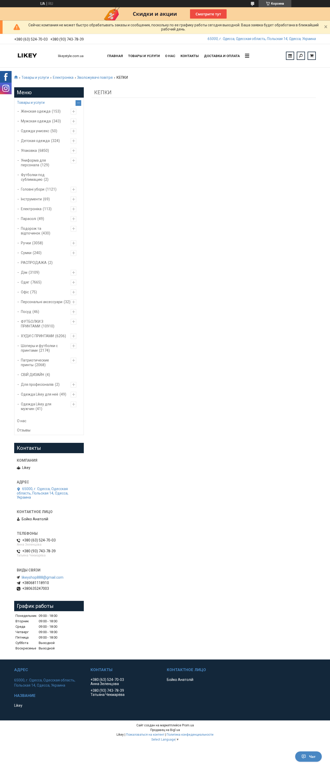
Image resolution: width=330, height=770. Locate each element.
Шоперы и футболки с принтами (39, 348)
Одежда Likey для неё (39, 394)
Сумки (26, 253)
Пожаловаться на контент (145, 734)
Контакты (189, 56)
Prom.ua (188, 725)
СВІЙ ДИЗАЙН (32, 375)
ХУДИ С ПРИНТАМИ (37, 336)
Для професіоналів (37, 384)
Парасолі (28, 219)
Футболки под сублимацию (33, 177)
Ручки (26, 243)
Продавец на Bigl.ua (165, 730)
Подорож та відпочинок (31, 230)
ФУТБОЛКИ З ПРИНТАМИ (32, 323)
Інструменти (31, 199)
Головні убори (32, 189)
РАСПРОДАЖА (34, 263)
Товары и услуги (144, 56)
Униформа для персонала (33, 162)
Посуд (26, 312)
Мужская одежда (36, 121)
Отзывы (23, 430)
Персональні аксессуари (41, 302)
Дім (24, 272)
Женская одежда (36, 111)
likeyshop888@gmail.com (42, 577)
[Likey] (33, 56)
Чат (312, 757)
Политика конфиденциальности (190, 734)
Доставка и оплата (222, 56)
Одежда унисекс (35, 131)
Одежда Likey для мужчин (36, 406)
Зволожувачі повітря (95, 77)
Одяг (25, 282)
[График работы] (290, 56)
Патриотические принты (35, 362)
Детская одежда (35, 141)
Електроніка (63, 77)
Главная (115, 56)
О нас (170, 56)
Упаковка (29, 150)
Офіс (25, 292)
